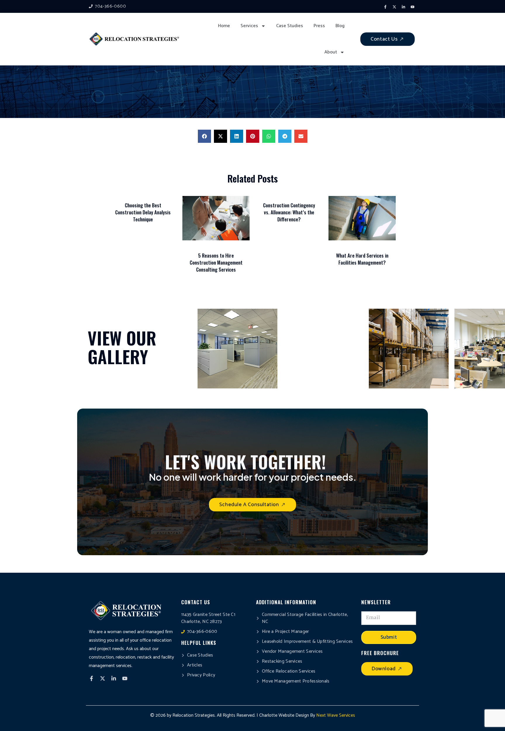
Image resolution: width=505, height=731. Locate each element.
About (330, 52)
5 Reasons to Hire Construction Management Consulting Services (216, 262)
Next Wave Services (335, 715)
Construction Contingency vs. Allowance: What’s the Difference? (289, 212)
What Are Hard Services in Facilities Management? (362, 259)
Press (319, 26)
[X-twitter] (394, 7)
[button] (204, 136)
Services (249, 26)
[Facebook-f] (385, 7)
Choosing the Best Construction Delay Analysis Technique (143, 212)
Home (224, 26)
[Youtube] (412, 7)
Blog (340, 26)
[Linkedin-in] (403, 7)
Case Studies (289, 26)
